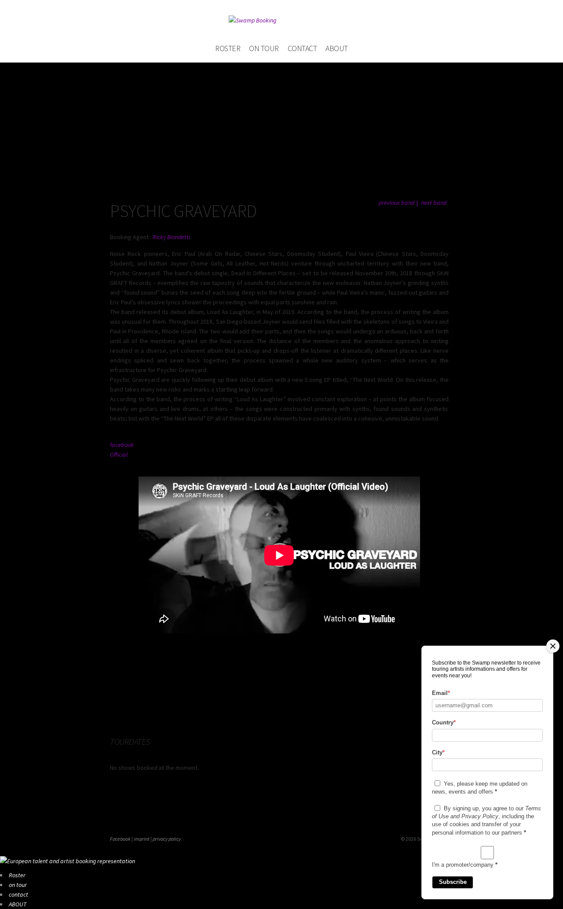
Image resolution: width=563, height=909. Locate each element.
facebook (122, 445)
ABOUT (336, 48)
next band (433, 203)
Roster (227, 48)
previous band (396, 203)
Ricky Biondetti (171, 237)
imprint (142, 838)
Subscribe (453, 882)
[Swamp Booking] (281, 20)
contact (302, 48)
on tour (264, 48)
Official (119, 454)
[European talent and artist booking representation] (67, 861)
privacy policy (167, 838)
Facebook (120, 838)
